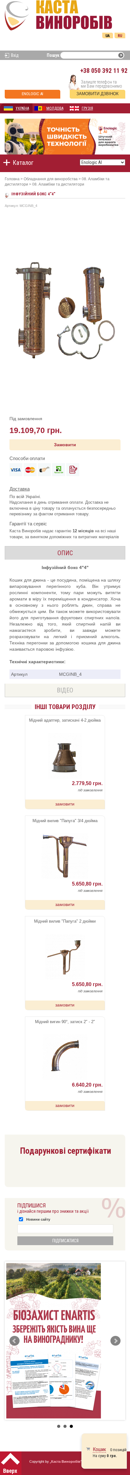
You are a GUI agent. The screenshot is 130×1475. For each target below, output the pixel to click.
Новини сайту (38, 1219)
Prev (14, 1341)
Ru (120, 36)
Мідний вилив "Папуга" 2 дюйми (65, 921)
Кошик (99, 1449)
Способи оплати (27, 458)
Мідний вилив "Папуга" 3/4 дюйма (65, 820)
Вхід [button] (15, 55)
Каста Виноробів (65, 1461)
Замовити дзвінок (97, 93)
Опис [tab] (65, 553)
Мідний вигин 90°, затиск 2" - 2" (65, 1021)
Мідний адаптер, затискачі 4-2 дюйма (65, 720)
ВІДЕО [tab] (65, 690)
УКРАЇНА (22, 108)
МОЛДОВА (54, 108)
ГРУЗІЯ (87, 108)
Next (115, 1341)
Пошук (53, 55)
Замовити (65, 444)
